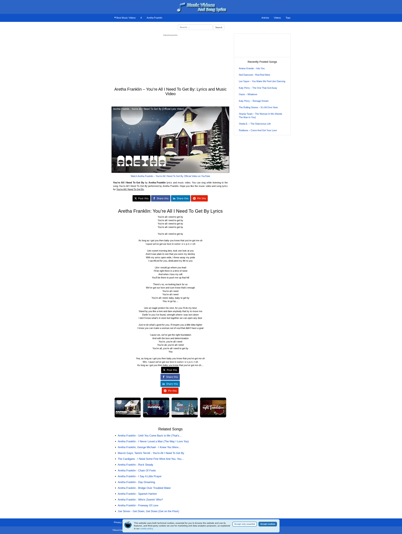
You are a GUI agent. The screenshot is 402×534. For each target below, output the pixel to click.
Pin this (201, 198)
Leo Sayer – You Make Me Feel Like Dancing (262, 81)
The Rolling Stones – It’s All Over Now (258, 107)
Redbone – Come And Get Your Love (258, 130)
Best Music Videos (126, 17)
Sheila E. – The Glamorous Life (255, 123)
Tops (288, 17)
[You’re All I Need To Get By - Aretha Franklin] (128, 407)
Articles (265, 17)
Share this (162, 198)
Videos (277, 17)
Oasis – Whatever (248, 94)
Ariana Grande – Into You (252, 68)
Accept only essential (244, 524)
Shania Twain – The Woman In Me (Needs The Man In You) (260, 115)
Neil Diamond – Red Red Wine (254, 74)
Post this (143, 198)
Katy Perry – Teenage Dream (254, 101)
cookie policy (146, 528)
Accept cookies (267, 524)
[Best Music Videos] (201, 6)
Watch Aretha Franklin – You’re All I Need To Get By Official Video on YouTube (170, 176)
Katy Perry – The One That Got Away (258, 88)
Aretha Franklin (154, 17)
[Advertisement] (170, 59)
